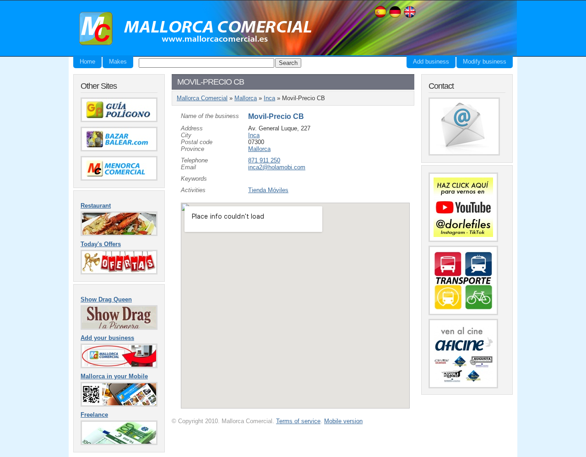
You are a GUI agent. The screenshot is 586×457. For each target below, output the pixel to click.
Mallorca (245, 98)
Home (87, 61)
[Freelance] (119, 443)
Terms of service (298, 421)
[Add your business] (119, 366)
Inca (269, 98)
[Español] (380, 16)
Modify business (484, 61)
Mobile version (343, 421)
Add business (431, 61)
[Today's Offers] (119, 272)
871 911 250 (264, 160)
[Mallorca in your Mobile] (119, 404)
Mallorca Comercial (192, 28)
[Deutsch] (395, 16)
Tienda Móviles (268, 190)
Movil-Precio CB (276, 116)
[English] (410, 16)
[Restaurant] (119, 234)
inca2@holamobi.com (276, 167)
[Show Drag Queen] (119, 327)
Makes (118, 61)
